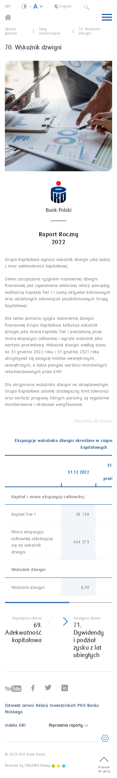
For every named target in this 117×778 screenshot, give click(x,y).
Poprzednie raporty (66, 725)
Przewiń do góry (104, 769)
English (65, 6)
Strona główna (11, 31)
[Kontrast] (24, 6)
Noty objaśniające (49, 31)
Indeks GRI (15, 725)
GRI (7, 6)
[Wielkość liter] (36, 6)
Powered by (27, 765)
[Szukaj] (86, 6)
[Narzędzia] (105, 738)
